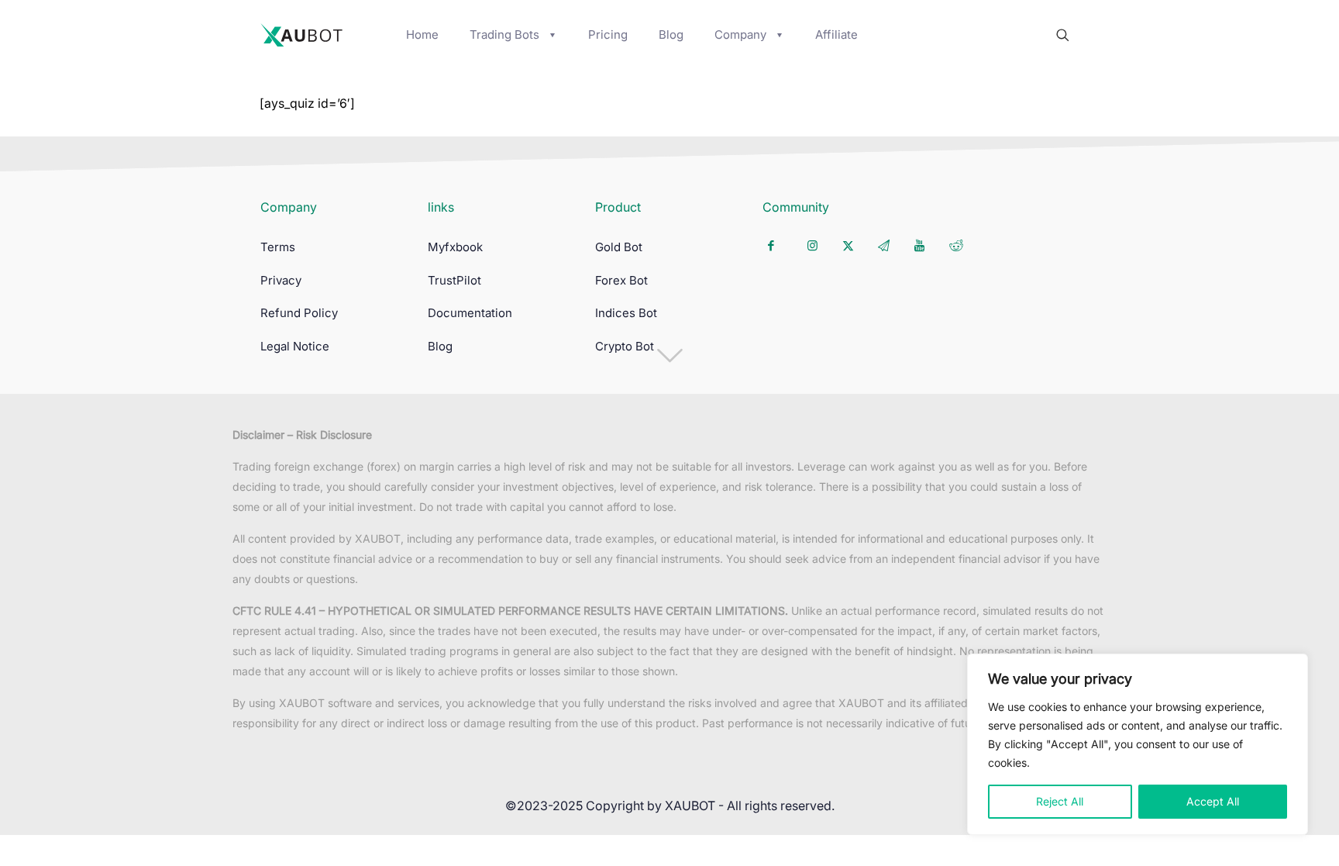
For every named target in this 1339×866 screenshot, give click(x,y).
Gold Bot (618, 247)
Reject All (1059, 801)
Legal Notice (294, 346)
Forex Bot (621, 280)
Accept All (1212, 801)
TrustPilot (454, 280)
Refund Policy (299, 312)
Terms (277, 247)
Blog (440, 346)
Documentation (470, 312)
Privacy (280, 280)
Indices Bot (626, 312)
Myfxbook (455, 247)
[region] (1137, 744)
